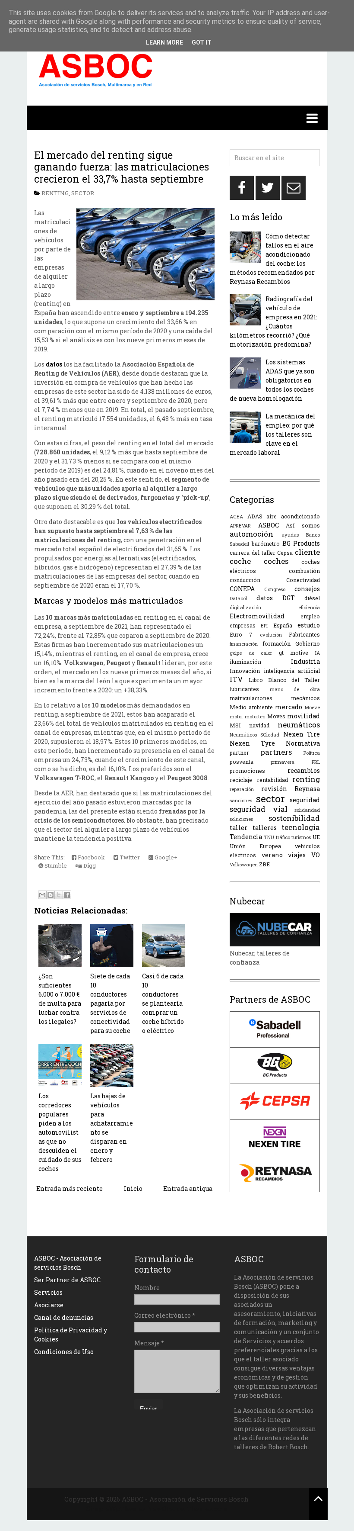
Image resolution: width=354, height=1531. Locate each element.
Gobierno (307, 643)
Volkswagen (244, 864)
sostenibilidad (294, 818)
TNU (269, 837)
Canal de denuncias (63, 1317)
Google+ (165, 857)
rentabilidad (272, 779)
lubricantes (244, 688)
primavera (282, 762)
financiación (244, 643)
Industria (305, 661)
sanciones (241, 800)
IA (317, 653)
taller (238, 827)
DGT (288, 598)
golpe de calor (251, 653)
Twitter (129, 857)
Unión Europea (255, 846)
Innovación (245, 670)
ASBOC (268, 525)
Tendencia (246, 837)
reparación (242, 789)
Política (311, 752)
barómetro (266, 543)
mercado (288, 707)
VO (315, 855)
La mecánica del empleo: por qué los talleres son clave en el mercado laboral (273, 434)
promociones (247, 770)
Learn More (164, 42)
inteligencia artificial (292, 670)
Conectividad (303, 579)
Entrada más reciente (69, 1188)
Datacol (238, 598)
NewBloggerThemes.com (187, 1508)
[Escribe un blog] (50, 895)
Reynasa (307, 789)
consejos (307, 589)
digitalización (245, 607)
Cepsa (285, 552)
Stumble (55, 865)
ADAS (254, 516)
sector (82, 193)
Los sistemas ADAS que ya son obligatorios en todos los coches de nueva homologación (272, 380)
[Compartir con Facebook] (67, 895)
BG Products (301, 543)
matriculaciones (251, 698)
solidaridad (307, 810)
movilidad (303, 716)
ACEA (236, 516)
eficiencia (309, 607)
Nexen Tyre (252, 743)
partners (276, 752)
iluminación (245, 661)
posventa (241, 761)
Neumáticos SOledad (254, 734)
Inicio (133, 1188)
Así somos (303, 525)
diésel (312, 598)
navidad (259, 725)
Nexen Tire (301, 734)
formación (276, 643)
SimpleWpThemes (115, 1508)
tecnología (300, 827)
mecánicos (305, 698)
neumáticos (299, 725)
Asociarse (48, 1305)
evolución (271, 634)
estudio (308, 625)
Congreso (274, 589)
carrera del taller (252, 552)
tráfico (283, 837)
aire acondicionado (293, 516)
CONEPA (242, 589)
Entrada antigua (187, 1188)
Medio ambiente (251, 707)
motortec (255, 716)
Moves (276, 716)
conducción (245, 579)
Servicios (48, 1292)
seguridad (305, 800)
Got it (202, 42)
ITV (236, 679)
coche (240, 561)
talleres (265, 827)
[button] (177, 118)
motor (236, 716)
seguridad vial (259, 809)
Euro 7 (241, 634)
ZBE (264, 864)
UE (316, 836)
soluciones (241, 819)
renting (55, 193)
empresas (243, 625)
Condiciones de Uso (64, 1352)
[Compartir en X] (58, 895)
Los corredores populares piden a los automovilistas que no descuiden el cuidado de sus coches (60, 1132)
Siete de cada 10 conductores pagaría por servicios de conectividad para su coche (110, 1003)
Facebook (90, 857)
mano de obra (295, 689)
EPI (264, 625)
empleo (310, 616)
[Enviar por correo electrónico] (42, 895)
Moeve (312, 707)
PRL (316, 762)
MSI (235, 725)
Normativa (303, 743)
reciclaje (241, 779)
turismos (301, 837)
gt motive (294, 652)
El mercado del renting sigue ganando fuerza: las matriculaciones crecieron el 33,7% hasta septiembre (121, 166)
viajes (297, 855)
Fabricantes (304, 634)
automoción (251, 534)
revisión (274, 789)
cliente (307, 552)
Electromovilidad (257, 616)
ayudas (290, 534)
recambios (304, 770)
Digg (89, 865)
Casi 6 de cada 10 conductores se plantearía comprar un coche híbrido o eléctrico (163, 1003)
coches (276, 561)
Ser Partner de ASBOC (67, 1280)
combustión (304, 570)
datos (264, 598)
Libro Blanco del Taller (284, 679)
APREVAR (240, 525)
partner (239, 752)
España (282, 625)
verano (272, 855)
